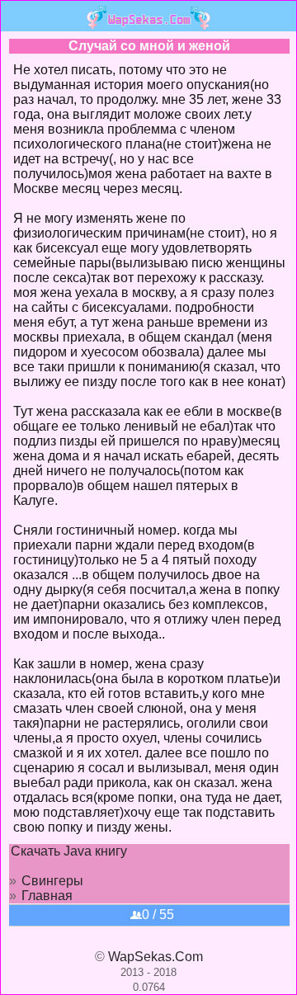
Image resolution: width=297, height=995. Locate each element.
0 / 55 (158, 915)
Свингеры (52, 881)
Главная (47, 896)
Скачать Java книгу (69, 851)
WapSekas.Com (155, 957)
